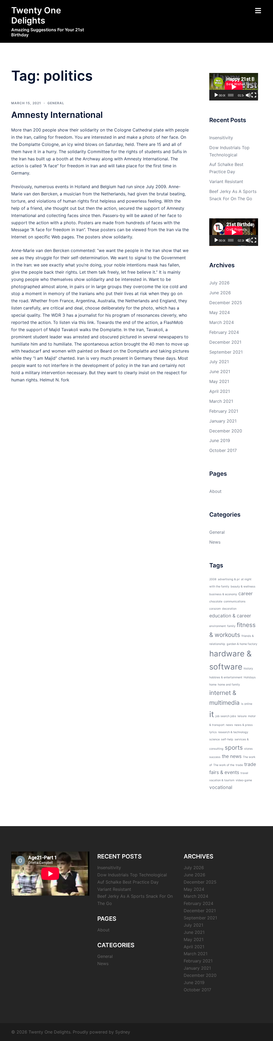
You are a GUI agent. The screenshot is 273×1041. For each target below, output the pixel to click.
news (229, 725)
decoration (229, 608)
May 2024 (219, 312)
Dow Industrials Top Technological (132, 874)
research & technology (233, 732)
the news (232, 756)
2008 (212, 579)
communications (235, 601)
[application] (233, 86)
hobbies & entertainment (225, 677)
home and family (229, 684)
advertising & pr (229, 579)
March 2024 (221, 322)
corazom (215, 608)
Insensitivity (221, 137)
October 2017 (223, 450)
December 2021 (225, 342)
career (245, 593)
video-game (244, 780)
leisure (242, 716)
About (215, 491)
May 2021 (219, 381)
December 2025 (225, 302)
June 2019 (219, 440)
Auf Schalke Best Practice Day (128, 882)
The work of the (223, 765)
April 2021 (219, 391)
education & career (230, 615)
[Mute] (248, 95)
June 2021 (219, 371)
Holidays (250, 677)
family (231, 626)
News (214, 542)
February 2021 (223, 411)
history (248, 668)
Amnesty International (57, 115)
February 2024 (224, 332)
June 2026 (220, 292)
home (212, 684)
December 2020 (225, 431)
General (55, 103)
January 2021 (222, 421)
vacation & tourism (221, 780)
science (214, 739)
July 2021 (219, 361)
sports (234, 747)
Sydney (122, 1032)
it (211, 714)
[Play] (216, 95)
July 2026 (219, 282)
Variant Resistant (226, 181)
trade (239, 765)
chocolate (215, 601)
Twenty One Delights (36, 15)
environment (217, 626)
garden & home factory (242, 644)
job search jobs (225, 716)
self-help (227, 739)
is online (246, 704)
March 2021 (221, 401)
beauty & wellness (243, 586)
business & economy (223, 594)
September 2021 (226, 352)
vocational (220, 787)
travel (244, 773)
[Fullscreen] (253, 95)
